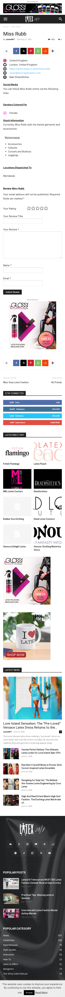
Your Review (11, 229)
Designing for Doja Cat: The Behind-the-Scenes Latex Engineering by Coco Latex (41, 783)
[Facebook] (16, 51)
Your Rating (9, 208)
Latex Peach (40, 464)
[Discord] (10, 844)
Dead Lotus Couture (44, 519)
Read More (41, 992)
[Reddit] (53, 844)
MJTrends (56, 382)
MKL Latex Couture (13, 491)
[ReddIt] (45, 51)
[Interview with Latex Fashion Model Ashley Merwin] (11, 913)
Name (7, 265)
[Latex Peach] (48, 451)
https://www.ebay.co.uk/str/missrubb (29, 68)
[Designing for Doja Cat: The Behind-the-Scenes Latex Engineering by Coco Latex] (11, 784)
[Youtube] (49, 853)
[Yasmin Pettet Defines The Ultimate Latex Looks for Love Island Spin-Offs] (11, 753)
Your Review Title (13, 216)
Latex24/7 (10, 39)
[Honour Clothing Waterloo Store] (48, 534)
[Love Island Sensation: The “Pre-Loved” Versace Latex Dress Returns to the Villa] (32, 698)
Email (7, 278)
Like (58, 402)
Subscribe (55, 422)
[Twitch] (32, 853)
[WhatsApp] (38, 51)
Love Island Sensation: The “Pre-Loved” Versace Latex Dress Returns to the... (32, 725)
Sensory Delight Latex (14, 546)
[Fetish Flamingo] (17, 451)
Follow (56, 409)
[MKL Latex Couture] (17, 479)
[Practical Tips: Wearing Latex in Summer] (11, 898)
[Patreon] (36, 844)
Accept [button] (29, 992)
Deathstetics (40, 491)
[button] (5, 19)
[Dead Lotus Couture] (48, 506)
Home (6, 26)
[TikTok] (24, 853)
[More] (52, 51)
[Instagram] (27, 844)
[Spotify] (15, 853)
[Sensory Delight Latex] (17, 534)
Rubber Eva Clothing (13, 519)
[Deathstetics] (48, 479)
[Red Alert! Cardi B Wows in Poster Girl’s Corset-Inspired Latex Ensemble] (11, 768)
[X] (23, 51)
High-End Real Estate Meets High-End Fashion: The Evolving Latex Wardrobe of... (41, 799)
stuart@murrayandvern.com (25, 72)
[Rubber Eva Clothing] (17, 506)
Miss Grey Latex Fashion (16, 382)
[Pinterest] (31, 51)
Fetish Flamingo (11, 464)
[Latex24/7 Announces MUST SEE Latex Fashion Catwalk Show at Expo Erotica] (11, 883)
